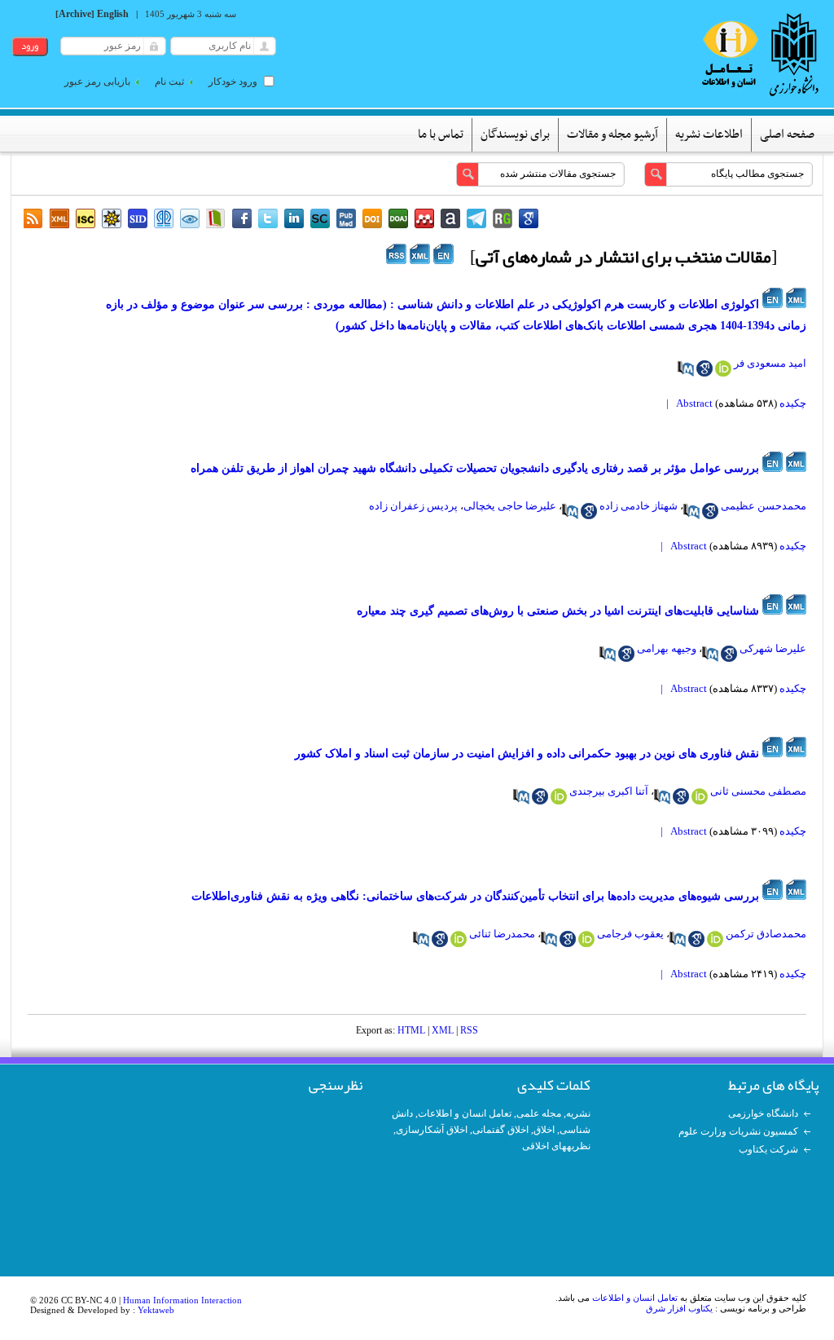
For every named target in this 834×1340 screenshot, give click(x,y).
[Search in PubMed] (686, 368)
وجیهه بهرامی (666, 648)
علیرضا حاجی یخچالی (509, 506)
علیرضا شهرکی (773, 648)
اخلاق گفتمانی (500, 1129)
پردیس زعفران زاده (413, 506)
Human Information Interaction (182, 1300)
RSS (469, 1030)
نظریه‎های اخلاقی (556, 1146)
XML (443, 1030)
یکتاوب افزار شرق (679, 1308)
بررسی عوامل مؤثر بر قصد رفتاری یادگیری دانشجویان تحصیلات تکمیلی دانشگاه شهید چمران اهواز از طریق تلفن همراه (475, 468)
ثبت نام (169, 81)
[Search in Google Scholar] (704, 368)
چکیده (792, 403)
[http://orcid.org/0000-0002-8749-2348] (699, 796)
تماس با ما (440, 134)
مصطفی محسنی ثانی (758, 791)
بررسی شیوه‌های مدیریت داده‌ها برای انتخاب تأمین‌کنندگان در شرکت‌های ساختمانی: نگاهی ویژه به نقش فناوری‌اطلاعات (475, 896)
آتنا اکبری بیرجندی (608, 791)
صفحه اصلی (787, 134)
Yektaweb (156, 1310)
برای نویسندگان (515, 134)
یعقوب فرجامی (630, 934)
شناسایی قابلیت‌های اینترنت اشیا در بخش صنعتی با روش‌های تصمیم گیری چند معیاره (558, 611)
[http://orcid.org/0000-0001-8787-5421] (458, 939)
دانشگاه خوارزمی (763, 1113)
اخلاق (544, 1129)
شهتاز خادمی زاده (638, 506)
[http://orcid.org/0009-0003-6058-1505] (559, 796)
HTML (411, 1030)
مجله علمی (538, 1113)
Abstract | (687, 403)
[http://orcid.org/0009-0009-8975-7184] (715, 939)
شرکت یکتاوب (768, 1149)
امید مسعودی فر (770, 363)
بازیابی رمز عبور (97, 81)
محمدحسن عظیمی (763, 506)
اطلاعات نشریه (709, 134)
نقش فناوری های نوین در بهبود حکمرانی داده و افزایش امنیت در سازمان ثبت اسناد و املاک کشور (527, 753)
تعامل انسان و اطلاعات (464, 1113)
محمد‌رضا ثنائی (502, 934)
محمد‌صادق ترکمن (766, 934)
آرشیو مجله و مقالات (612, 134)
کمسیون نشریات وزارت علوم (738, 1131)
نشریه (578, 1113)
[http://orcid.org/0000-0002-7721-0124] (723, 368)
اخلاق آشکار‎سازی (431, 1129)
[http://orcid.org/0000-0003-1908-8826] (586, 939)
